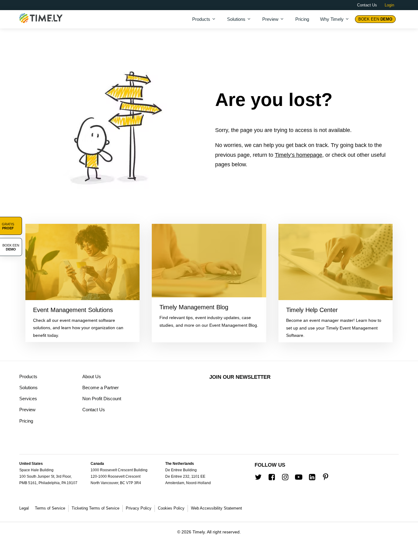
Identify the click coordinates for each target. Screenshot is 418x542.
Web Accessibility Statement (216, 508)
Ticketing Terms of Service (95, 508)
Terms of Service (50, 508)
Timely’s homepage (298, 155)
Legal (24, 508)
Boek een (375, 19)
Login (389, 5)
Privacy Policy (138, 508)
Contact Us (367, 5)
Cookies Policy (171, 508)
